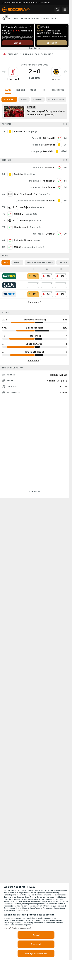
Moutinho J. (35, 180)
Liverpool (13, 79)
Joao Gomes (48, 187)
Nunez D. (44, 194)
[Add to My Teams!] (4, 72)
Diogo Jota (38, 207)
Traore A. (50, 167)
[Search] (57, 10)
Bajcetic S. (35, 227)
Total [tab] (17, 262)
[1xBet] (9, 294)
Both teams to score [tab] (40, 262)
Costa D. (50, 233)
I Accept (36, 935)
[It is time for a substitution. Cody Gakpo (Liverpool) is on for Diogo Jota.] (10, 214)
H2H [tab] (44, 90)
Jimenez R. (38, 233)
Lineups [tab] (37, 99)
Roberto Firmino (23, 240)
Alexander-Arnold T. (34, 247)
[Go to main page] (18, 9)
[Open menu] (65, 10)
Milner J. (18, 247)
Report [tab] (20, 90)
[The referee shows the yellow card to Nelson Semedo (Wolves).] (59, 144)
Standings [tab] (58, 90)
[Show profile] (13, 72)
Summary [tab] (9, 99)
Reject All (36, 944)
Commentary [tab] (56, 99)
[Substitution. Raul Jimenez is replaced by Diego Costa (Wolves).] (59, 233)
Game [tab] (8, 90)
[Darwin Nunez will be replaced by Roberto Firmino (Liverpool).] (10, 240)
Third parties (22, 910)
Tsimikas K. (36, 220)
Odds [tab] (33, 90)
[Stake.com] (9, 285)
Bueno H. (36, 138)
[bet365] (9, 276)
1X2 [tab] (6, 262)
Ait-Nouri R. (49, 138)
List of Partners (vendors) (17, 928)
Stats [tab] (24, 99)
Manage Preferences (36, 953)
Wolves (56, 79)
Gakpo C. (19, 213)
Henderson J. (21, 227)
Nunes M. (35, 187)
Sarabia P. (38, 167)
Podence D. (48, 180)
